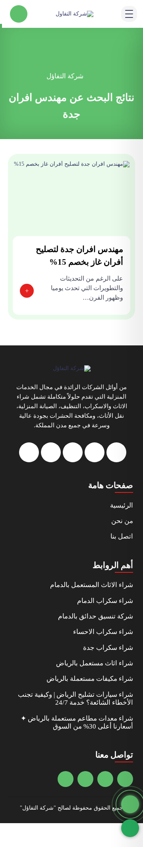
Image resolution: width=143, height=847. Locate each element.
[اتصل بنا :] (130, 804)
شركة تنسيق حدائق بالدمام (95, 616)
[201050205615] (105, 779)
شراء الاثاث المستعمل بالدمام (91, 585)
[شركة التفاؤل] (72, 368)
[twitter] (94, 452)
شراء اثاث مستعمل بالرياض (94, 663)
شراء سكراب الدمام (105, 601)
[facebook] (116, 452)
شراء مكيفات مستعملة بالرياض (89, 678)
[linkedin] (29, 452)
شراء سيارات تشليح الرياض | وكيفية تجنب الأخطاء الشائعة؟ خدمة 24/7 (75, 698)
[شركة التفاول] (74, 14)
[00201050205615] (65, 779)
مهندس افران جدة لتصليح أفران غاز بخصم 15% (79, 255)
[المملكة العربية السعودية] (85, 779)
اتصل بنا (121, 536)
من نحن (122, 521)
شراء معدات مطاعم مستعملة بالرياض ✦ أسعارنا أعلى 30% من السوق (77, 722)
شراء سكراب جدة (108, 647)
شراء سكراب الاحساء (103, 632)
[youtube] (51, 452)
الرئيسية (121, 505)
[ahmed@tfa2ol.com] (125, 779)
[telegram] (73, 452)
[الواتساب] (130, 828)
